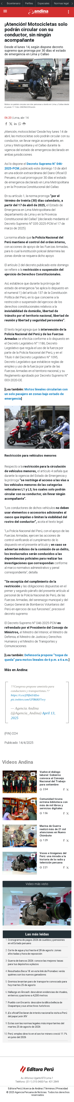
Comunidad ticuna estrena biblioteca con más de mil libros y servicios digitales (54, 803)
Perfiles (29, 3)
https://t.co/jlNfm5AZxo (25, 695)
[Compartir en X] (67, 789)
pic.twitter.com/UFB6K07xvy (28, 699)
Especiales (43, 3)
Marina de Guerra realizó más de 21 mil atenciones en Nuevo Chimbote (53, 830)
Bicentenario (13, 3)
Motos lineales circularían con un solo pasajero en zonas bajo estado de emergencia (36, 394)
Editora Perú (15, 1088)
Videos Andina (17, 762)
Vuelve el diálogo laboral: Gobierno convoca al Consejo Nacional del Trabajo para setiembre (52, 778)
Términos (49, 1088)
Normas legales (62, 3)
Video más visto (37, 884)
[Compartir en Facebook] (64, 789)
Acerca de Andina (33, 1088)
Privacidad (62, 1088)
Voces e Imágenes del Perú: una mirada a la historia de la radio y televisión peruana (53, 858)
